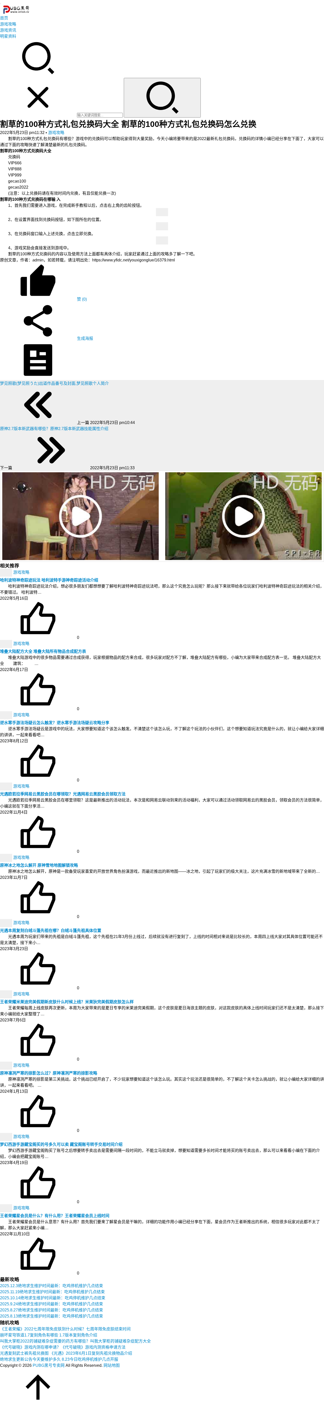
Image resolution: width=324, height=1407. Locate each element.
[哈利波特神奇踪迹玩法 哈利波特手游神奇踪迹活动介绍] (6, 572)
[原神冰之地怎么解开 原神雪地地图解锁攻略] (6, 857)
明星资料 (8, 36)
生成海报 (84, 338)
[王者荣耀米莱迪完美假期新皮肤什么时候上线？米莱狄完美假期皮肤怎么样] (6, 994)
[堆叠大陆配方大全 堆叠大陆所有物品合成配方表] (6, 643)
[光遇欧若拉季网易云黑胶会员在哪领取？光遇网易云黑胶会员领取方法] (6, 786)
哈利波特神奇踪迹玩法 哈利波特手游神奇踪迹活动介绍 (49, 580)
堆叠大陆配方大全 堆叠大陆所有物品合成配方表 (43, 651)
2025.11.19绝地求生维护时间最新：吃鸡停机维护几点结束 (52, 1292)
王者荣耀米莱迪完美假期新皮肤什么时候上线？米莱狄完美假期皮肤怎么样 (67, 1002)
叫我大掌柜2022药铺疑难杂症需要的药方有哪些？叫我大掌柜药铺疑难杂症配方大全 (75, 1341)
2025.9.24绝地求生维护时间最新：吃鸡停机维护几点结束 (51, 1304)
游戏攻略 (8, 24)
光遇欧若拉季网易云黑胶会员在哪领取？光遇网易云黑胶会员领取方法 (63, 794)
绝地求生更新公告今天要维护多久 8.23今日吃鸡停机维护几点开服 (59, 1359)
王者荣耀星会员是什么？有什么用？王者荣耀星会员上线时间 (54, 1216)
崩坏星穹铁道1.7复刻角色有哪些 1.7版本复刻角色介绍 (48, 1335)
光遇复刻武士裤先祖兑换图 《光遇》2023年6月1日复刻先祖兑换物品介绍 (66, 1353)
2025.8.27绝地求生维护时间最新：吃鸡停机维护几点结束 (51, 1310)
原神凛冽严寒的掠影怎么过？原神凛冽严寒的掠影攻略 (48, 1073)
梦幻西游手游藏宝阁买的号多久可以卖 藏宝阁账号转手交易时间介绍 (61, 1144)
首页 (4, 18)
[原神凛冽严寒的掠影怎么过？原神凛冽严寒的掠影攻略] (6, 1065)
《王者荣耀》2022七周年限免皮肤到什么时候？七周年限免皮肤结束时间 (65, 1329)
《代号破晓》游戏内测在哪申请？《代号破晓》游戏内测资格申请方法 (63, 1347)
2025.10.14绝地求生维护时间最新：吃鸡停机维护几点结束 (52, 1298)
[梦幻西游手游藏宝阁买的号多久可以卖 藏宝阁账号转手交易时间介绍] (6, 1136)
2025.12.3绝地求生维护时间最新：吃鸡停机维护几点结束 (51, 1286)
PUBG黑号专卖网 (49, 1365)
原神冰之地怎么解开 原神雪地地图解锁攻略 (39, 865)
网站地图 (112, 1365)
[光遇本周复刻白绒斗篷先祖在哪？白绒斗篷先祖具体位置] (6, 923)
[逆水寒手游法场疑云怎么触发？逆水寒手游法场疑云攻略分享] (6, 715)
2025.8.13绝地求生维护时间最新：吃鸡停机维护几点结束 (51, 1316)
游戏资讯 (8, 30)
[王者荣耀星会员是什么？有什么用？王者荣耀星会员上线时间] (6, 1208)
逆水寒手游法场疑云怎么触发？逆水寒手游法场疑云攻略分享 (54, 723)
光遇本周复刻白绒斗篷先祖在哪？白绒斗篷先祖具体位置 (50, 930)
